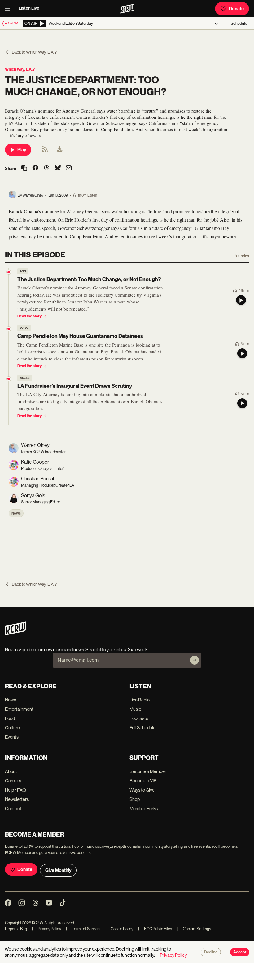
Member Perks (143, 808)
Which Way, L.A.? (20, 69)
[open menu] (9, 8)
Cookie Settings (197, 928)
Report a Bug (16, 928)
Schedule (239, 23)
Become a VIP (142, 780)
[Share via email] (69, 168)
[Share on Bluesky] (58, 168)
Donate (236, 8)
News (16, 513)
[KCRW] (15, 633)
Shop (134, 799)
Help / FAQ (15, 790)
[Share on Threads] (46, 168)
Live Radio (139, 699)
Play (21, 149)
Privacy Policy (46, 928)
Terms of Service (83, 928)
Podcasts (138, 718)
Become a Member (147, 771)
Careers (13, 780)
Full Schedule (142, 727)
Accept (239, 952)
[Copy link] (24, 168)
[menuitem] (60, 149)
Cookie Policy (119, 928)
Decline (210, 952)
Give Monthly (58, 870)
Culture (12, 727)
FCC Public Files (155, 928)
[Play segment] (241, 300)
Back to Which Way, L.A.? (34, 52)
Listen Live (29, 8)
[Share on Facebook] (35, 168)
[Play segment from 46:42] (9, 379)
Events (12, 737)
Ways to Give (142, 790)
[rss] (45, 151)
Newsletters (17, 799)
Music (135, 709)
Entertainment (19, 709)
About (11, 771)
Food (10, 718)
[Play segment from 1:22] (9, 272)
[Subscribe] (194, 660)
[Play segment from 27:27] (9, 329)
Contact (13, 808)
